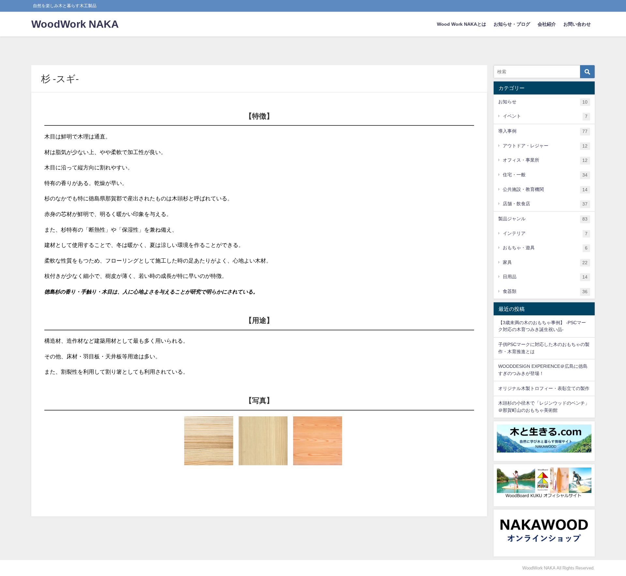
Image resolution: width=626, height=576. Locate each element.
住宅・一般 (545, 174)
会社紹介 (547, 24)
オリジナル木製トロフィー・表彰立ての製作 (543, 388)
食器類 (545, 291)
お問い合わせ (577, 24)
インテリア (545, 233)
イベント (545, 116)
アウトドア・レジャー (545, 145)
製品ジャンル (543, 218)
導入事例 (543, 131)
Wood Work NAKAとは (461, 24)
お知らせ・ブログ (512, 24)
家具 (545, 262)
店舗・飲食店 (545, 203)
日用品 (545, 276)
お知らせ (543, 101)
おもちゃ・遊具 (545, 247)
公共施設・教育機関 (545, 189)
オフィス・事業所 (545, 160)
